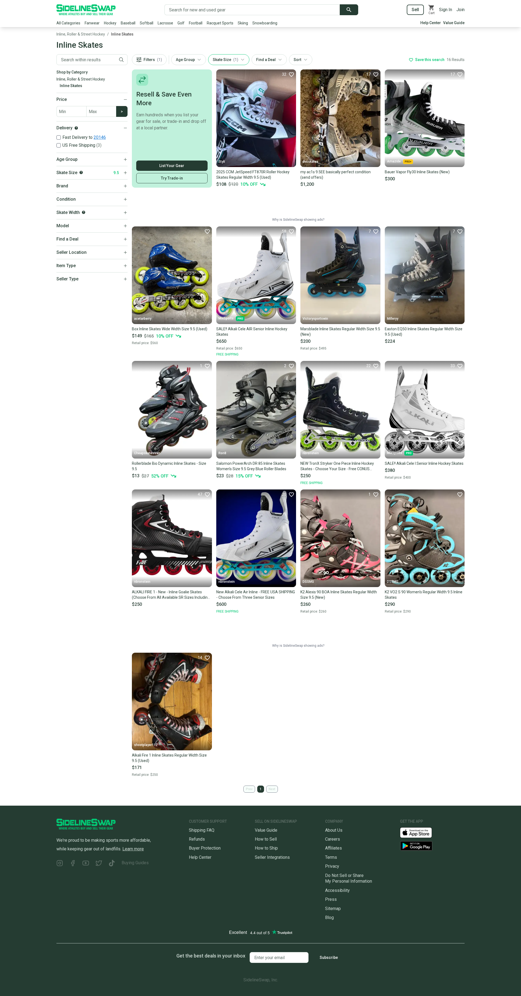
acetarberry (142, 319)
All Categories (68, 23)
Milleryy (392, 319)
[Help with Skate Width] (83, 212)
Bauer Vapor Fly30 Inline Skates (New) (417, 172)
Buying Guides (135, 862)
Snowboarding (264, 23)
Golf (181, 23)
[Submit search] (349, 9)
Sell (415, 9)
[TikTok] (112, 864)
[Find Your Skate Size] (81, 172)
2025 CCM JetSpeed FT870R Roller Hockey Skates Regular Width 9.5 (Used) (253, 175)
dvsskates (310, 162)
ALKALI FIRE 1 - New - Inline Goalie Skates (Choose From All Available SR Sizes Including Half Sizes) (171, 595)
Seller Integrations (272, 857)
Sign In (445, 9)
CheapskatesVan (147, 453)
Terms (331, 857)
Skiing (243, 23)
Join (460, 9)
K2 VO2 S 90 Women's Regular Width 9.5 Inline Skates (423, 595)
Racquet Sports (220, 23)
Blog (329, 917)
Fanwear (92, 23)
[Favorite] (207, 231)
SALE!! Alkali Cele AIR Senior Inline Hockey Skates (251, 332)
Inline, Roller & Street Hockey (80, 34)
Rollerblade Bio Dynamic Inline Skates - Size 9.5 (169, 466)
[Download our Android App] (432, 846)
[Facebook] (72, 864)
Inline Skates (122, 34)
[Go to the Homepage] (86, 9)
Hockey (110, 23)
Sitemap (333, 908)
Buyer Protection (205, 848)
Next (272, 789)
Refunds (197, 839)
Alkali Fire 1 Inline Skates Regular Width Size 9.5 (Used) (169, 758)
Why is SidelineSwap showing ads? (298, 220)
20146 (100, 137)
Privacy (332, 866)
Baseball (128, 23)
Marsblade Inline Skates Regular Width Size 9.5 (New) (340, 332)
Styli (221, 162)
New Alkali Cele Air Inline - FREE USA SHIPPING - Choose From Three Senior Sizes (255, 595)
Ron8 (222, 453)
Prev (249, 789)
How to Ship (266, 848)
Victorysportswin (315, 319)
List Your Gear (171, 166)
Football (195, 23)
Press (331, 899)
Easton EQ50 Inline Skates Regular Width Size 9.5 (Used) (423, 332)
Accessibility (337, 890)
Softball (146, 23)
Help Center (430, 23)
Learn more (133, 848)
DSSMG (308, 582)
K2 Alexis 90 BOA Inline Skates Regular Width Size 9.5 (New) (338, 595)
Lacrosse (165, 23)
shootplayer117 (146, 745)
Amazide (394, 161)
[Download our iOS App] (420, 832)
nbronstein (311, 453)
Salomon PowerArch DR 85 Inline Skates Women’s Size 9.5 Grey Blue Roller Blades (251, 466)
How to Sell (266, 839)
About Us (333, 830)
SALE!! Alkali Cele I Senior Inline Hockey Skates (424, 463)
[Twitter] (99, 864)
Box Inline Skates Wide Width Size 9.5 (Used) (169, 329)
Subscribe (329, 957)
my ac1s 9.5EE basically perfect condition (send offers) (335, 175)
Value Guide (454, 23)
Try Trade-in (172, 178)
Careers (332, 839)
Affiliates (333, 848)
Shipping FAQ (201, 830)
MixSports (226, 318)
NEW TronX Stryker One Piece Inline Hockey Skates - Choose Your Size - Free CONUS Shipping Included (337, 466)
